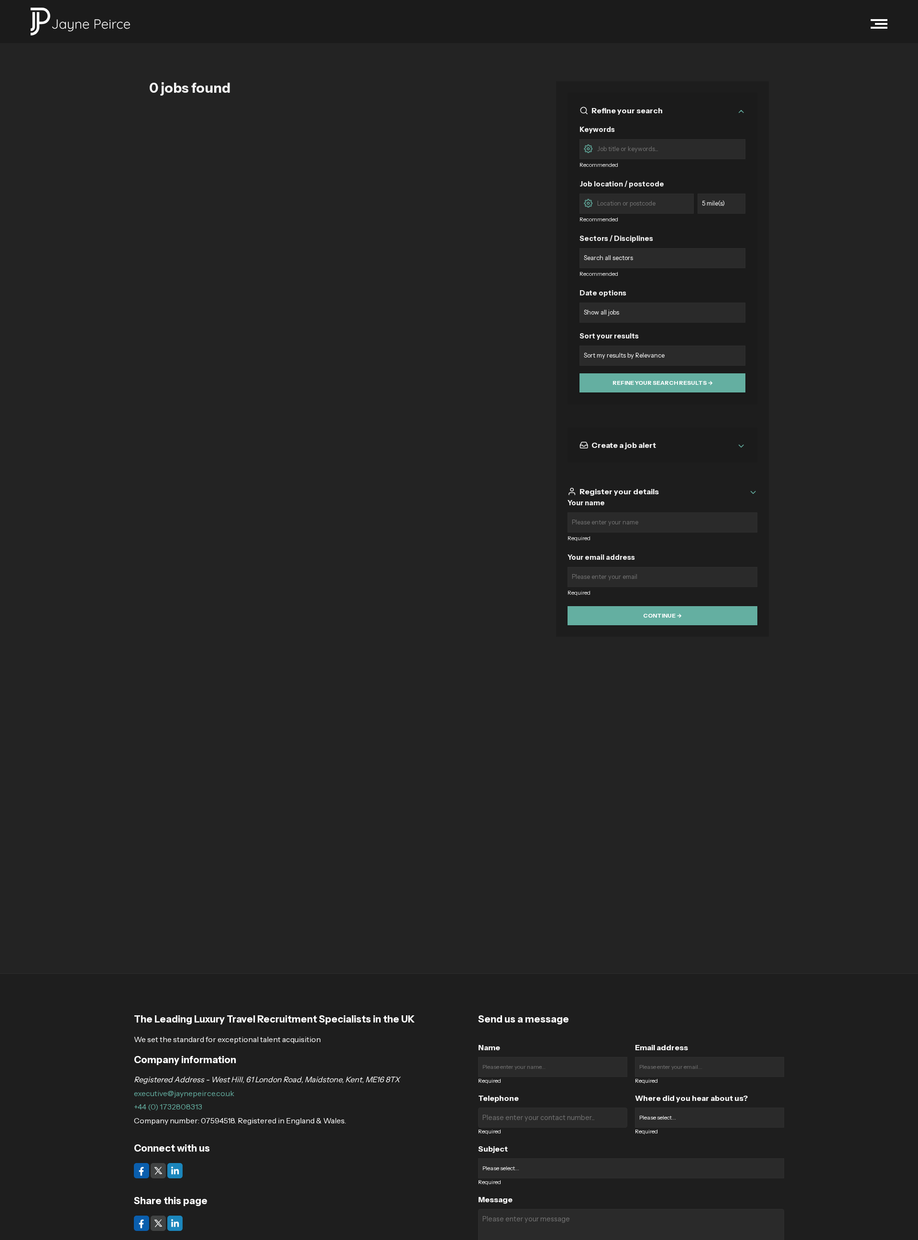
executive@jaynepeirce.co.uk (184, 1093)
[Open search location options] (588, 202)
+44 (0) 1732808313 (168, 1106)
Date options (602, 293)
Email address (661, 1047)
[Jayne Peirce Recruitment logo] (80, 21)
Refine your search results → (662, 382)
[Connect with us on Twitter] (159, 1170)
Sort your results (609, 336)
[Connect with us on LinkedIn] (175, 1170)
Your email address (601, 557)
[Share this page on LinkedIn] (175, 1222)
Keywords (597, 129)
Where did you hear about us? (691, 1098)
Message (495, 1199)
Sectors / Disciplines (616, 238)
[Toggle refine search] (741, 110)
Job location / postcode (621, 184)
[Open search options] (588, 147)
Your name (586, 503)
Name (489, 1047)
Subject (493, 1148)
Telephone (498, 1098)
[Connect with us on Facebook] (142, 1170)
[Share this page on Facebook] (142, 1222)
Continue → (662, 615)
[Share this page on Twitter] (159, 1222)
